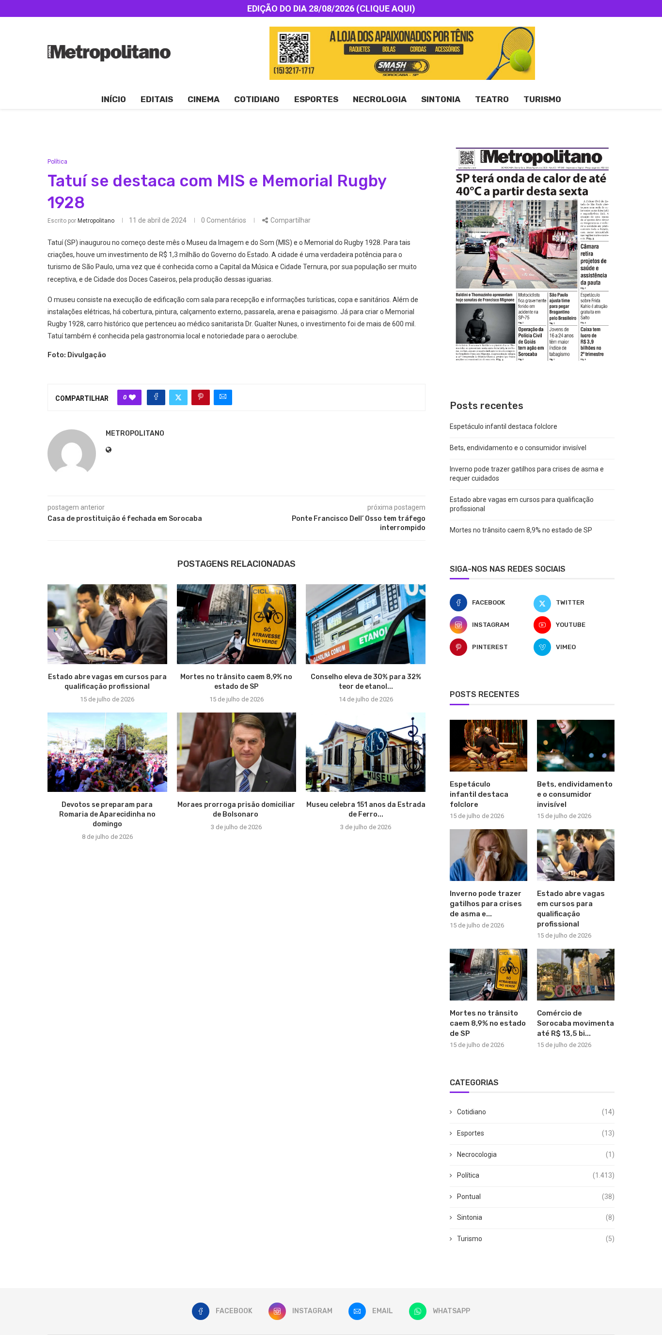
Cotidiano (257, 99)
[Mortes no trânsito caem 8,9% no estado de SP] (237, 624)
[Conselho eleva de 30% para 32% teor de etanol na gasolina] (366, 624)
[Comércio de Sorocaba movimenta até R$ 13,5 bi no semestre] (576, 975)
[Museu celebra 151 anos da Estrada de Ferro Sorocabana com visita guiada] (366, 752)
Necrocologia (536, 1154)
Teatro (492, 99)
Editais (157, 99)
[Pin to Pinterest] (200, 397)
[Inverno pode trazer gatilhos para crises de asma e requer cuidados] (488, 855)
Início (113, 99)
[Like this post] (132, 397)
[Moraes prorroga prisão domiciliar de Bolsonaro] (237, 752)
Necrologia (380, 99)
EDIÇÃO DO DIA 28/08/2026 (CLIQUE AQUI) (331, 8)
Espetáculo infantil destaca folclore (503, 426)
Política (536, 1175)
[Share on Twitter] (178, 397)
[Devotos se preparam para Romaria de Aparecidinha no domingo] (107, 752)
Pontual (536, 1196)
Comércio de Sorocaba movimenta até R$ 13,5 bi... (575, 1023)
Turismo (542, 99)
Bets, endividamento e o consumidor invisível (518, 448)
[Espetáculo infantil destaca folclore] (488, 746)
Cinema (204, 99)
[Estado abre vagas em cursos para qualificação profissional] (107, 624)
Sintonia (440, 99)
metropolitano (96, 220)
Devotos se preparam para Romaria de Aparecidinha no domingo (107, 814)
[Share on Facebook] (156, 397)
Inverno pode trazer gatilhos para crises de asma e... (486, 903)
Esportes (316, 99)
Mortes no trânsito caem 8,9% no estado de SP (521, 530)
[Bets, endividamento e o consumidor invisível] (576, 746)
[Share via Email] (223, 397)
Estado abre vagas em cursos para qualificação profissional (571, 908)
